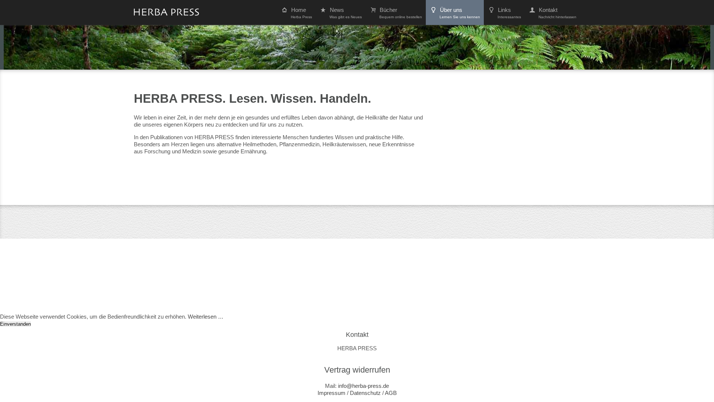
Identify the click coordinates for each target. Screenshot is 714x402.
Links (509, 13)
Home (301, 13)
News (345, 13)
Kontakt (557, 13)
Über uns (460, 13)
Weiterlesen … (205, 316)
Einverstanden (15, 324)
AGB (391, 393)
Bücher (400, 13)
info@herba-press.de (363, 386)
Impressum (331, 393)
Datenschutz (365, 393)
